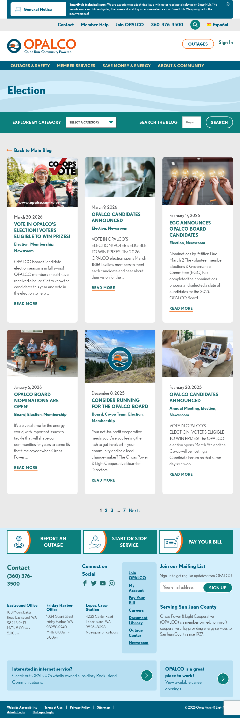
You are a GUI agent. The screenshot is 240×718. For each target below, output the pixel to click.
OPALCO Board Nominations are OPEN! (36, 400)
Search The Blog (158, 122)
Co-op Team (116, 414)
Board (20, 414)
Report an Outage (53, 542)
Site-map (103, 707)
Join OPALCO (130, 24)
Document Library (138, 620)
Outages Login (43, 712)
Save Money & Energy (126, 65)
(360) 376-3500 (19, 580)
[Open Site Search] (195, 25)
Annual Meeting (184, 408)
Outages (198, 44)
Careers (136, 610)
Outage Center (136, 632)
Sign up (217, 587)
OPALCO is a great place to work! (184, 678)
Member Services (76, 65)
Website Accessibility (22, 707)
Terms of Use (54, 707)
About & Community (181, 65)
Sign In (226, 42)
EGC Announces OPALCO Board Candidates (190, 229)
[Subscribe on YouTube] (103, 584)
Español (220, 24)
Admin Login (16, 712)
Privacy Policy (80, 707)
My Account (136, 588)
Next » (134, 510)
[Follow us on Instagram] (112, 584)
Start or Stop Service (129, 542)
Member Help (95, 24)
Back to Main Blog (33, 150)
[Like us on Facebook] (85, 584)
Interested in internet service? (64, 675)
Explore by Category (36, 122)
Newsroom (24, 250)
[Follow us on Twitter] (94, 584)
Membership (41, 244)
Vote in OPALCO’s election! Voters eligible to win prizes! (42, 230)
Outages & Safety (30, 65)
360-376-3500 (167, 24)
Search (219, 122)
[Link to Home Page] (41, 47)
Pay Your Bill (205, 541)
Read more (26, 303)
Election (21, 244)
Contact (66, 24)
